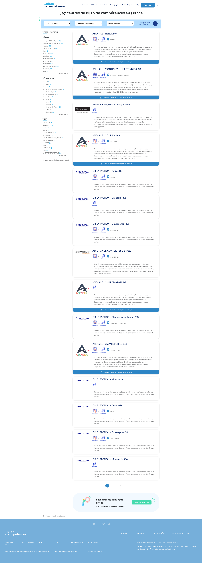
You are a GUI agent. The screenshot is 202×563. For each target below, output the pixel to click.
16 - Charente (48, 112)
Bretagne (47, 46)
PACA (46, 71)
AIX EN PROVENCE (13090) (53, 138)
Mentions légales (28, 542)
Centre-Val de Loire (50, 48)
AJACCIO (47, 143)
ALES (45, 150)
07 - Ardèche (48, 97)
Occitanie (47, 69)
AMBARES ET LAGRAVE (52, 153)
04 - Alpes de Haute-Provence (53, 89)
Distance (94, 5)
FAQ (137, 5)
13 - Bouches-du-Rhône (52, 107)
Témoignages (114, 5)
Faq (188, 533)
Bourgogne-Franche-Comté (53, 43)
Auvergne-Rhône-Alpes (52, 41)
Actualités (103, 5)
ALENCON (47, 148)
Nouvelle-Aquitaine (51, 66)
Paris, (36, 551)
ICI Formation (183, 546)
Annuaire (85, 5)
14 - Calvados (48, 109)
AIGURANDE (48, 135)
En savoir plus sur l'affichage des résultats (56, 160)
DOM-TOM (48, 53)
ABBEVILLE (47, 122)
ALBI (45, 145)
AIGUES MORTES (49, 133)
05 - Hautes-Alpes (49, 92)
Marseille (45, 551)
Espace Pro (148, 5)
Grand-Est (47, 56)
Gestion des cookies (95, 551)
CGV (56, 542)
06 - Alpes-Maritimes (51, 94)
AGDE (46, 128)
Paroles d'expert (127, 5)
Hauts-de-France (49, 58)
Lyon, (40, 551)
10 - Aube (47, 99)
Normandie (48, 64)
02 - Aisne (47, 84)
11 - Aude (47, 102)
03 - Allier (47, 87)
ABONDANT (48, 125)
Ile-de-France (48, 61)
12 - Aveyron (48, 104)
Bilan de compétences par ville (66, 551)
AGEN (46, 130)
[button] (94, 524)
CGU (40, 542)
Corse (45, 51)
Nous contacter (93, 542)
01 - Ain (46, 82)
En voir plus (63, 73)
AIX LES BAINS (49, 140)
